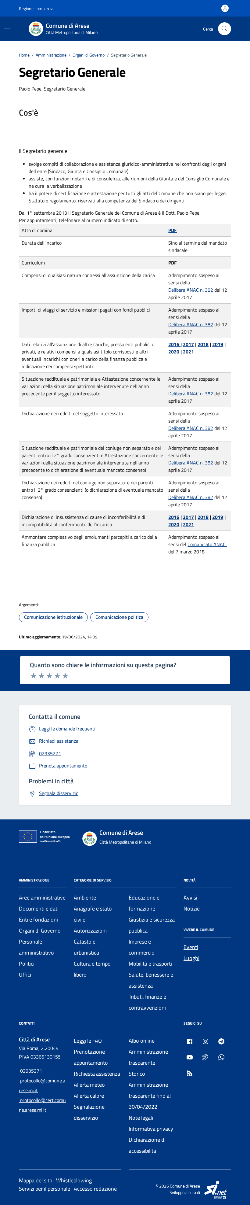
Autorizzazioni (90, 930)
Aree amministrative (42, 897)
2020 (173, 351)
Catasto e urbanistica (86, 947)
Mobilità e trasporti (150, 963)
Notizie (192, 908)
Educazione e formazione (144, 903)
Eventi (191, 947)
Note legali (141, 1118)
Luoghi (191, 958)
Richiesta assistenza (97, 1074)
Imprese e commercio (142, 947)
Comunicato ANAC (207, 544)
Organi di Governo (40, 930)
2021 (188, 351)
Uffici (25, 974)
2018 (203, 344)
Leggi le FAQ (88, 1041)
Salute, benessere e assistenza (151, 980)
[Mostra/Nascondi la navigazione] (7, 28)
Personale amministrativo (36, 947)
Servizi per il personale (44, 1189)
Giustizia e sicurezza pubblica (152, 925)
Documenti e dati (39, 908)
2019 (217, 344)
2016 (174, 344)
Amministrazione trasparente (148, 1057)
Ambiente (85, 897)
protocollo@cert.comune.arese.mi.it (42, 1105)
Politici (26, 963)
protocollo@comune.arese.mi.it (42, 1085)
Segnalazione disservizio (89, 1112)
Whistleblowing (74, 1180)
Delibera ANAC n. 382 (190, 290)
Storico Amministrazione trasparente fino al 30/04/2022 (150, 1090)
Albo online (142, 1041)
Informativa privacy (151, 1129)
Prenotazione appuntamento (91, 1057)
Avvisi (190, 897)
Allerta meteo (89, 1085)
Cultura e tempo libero (92, 969)
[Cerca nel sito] (224, 28)
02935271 (30, 1070)
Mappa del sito (35, 1180)
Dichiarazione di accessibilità (147, 1145)
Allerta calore (89, 1096)
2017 (188, 344)
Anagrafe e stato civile (93, 914)
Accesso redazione (95, 1189)
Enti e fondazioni (38, 919)
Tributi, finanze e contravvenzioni (147, 1002)
